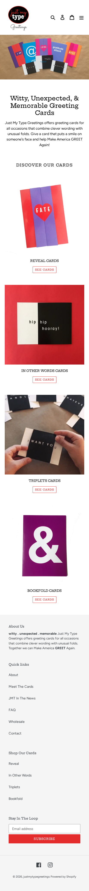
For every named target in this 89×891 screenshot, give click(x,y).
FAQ (12, 710)
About (13, 675)
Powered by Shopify (63, 876)
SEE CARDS (44, 269)
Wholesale (17, 722)
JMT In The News (22, 698)
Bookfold (15, 799)
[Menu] (81, 17)
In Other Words (20, 775)
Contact (15, 733)
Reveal (14, 764)
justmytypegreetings (36, 876)
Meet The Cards (21, 686)
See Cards (44, 489)
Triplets (14, 787)
